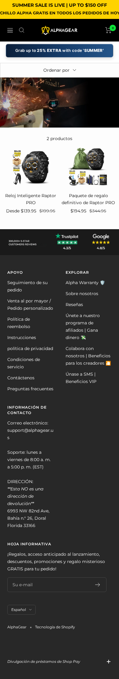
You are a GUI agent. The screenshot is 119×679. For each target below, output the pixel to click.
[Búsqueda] (21, 30)
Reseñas (74, 304)
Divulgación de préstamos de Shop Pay (43, 661)
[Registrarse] (97, 585)
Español (18, 609)
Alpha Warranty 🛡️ (85, 282)
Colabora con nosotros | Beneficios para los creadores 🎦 (88, 356)
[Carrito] (108, 30)
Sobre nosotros (82, 293)
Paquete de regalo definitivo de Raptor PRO (88, 199)
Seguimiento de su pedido (27, 286)
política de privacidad (30, 348)
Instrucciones (21, 337)
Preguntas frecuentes (30, 389)
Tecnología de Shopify (55, 627)
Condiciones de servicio (23, 363)
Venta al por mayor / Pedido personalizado (30, 304)
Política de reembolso (18, 322)
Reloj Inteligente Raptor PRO (30, 199)
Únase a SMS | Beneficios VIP (81, 377)
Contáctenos (20, 378)
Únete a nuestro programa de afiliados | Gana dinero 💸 (83, 326)
